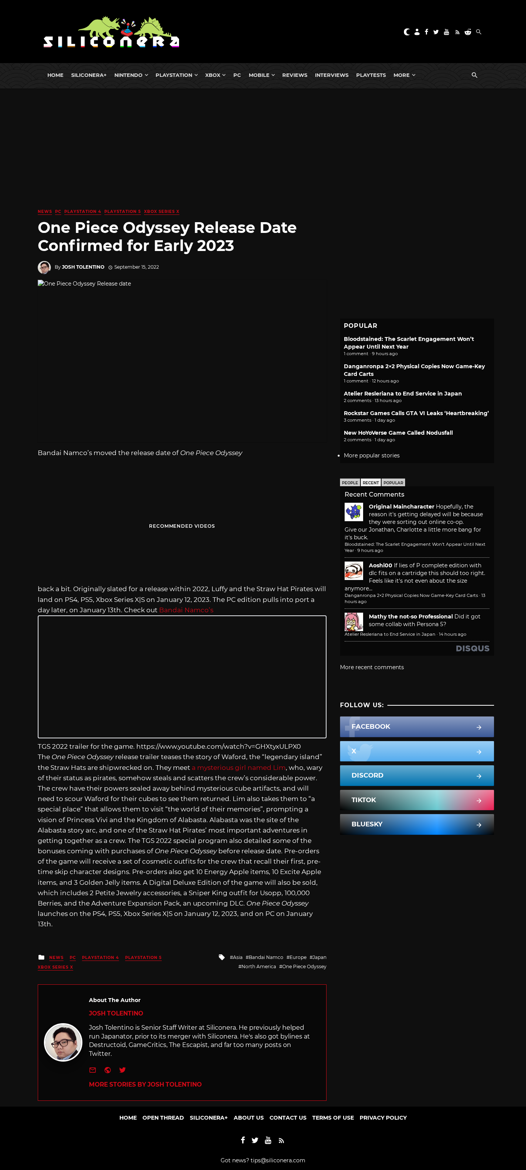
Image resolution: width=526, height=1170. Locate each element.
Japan (320, 957)
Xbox (212, 75)
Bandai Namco (266, 957)
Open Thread (163, 1117)
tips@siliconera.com (278, 1160)
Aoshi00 (380, 565)
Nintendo (128, 75)
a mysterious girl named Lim (238, 767)
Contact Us (288, 1117)
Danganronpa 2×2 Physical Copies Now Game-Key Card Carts (411, 595)
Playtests (371, 75)
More (402, 75)
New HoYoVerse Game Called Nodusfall (398, 432)
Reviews (294, 75)
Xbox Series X (161, 211)
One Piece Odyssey (304, 966)
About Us (249, 1117)
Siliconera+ (89, 75)
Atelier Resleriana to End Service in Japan (403, 393)
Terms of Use (333, 1117)
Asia (238, 957)
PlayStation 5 (122, 211)
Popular (393, 482)
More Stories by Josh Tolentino (145, 1084)
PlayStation (174, 75)
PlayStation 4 (82, 211)
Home (55, 75)
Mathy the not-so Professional (411, 616)
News (45, 211)
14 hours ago (452, 634)
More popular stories (372, 455)
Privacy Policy (383, 1117)
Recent (371, 482)
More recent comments (372, 667)
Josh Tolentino (83, 267)
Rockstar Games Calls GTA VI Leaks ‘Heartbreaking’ (416, 413)
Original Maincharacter (401, 506)
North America (258, 966)
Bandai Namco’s (186, 610)
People (350, 482)
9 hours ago (370, 550)
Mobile (259, 75)
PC (237, 75)
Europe (298, 957)
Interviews (331, 75)
